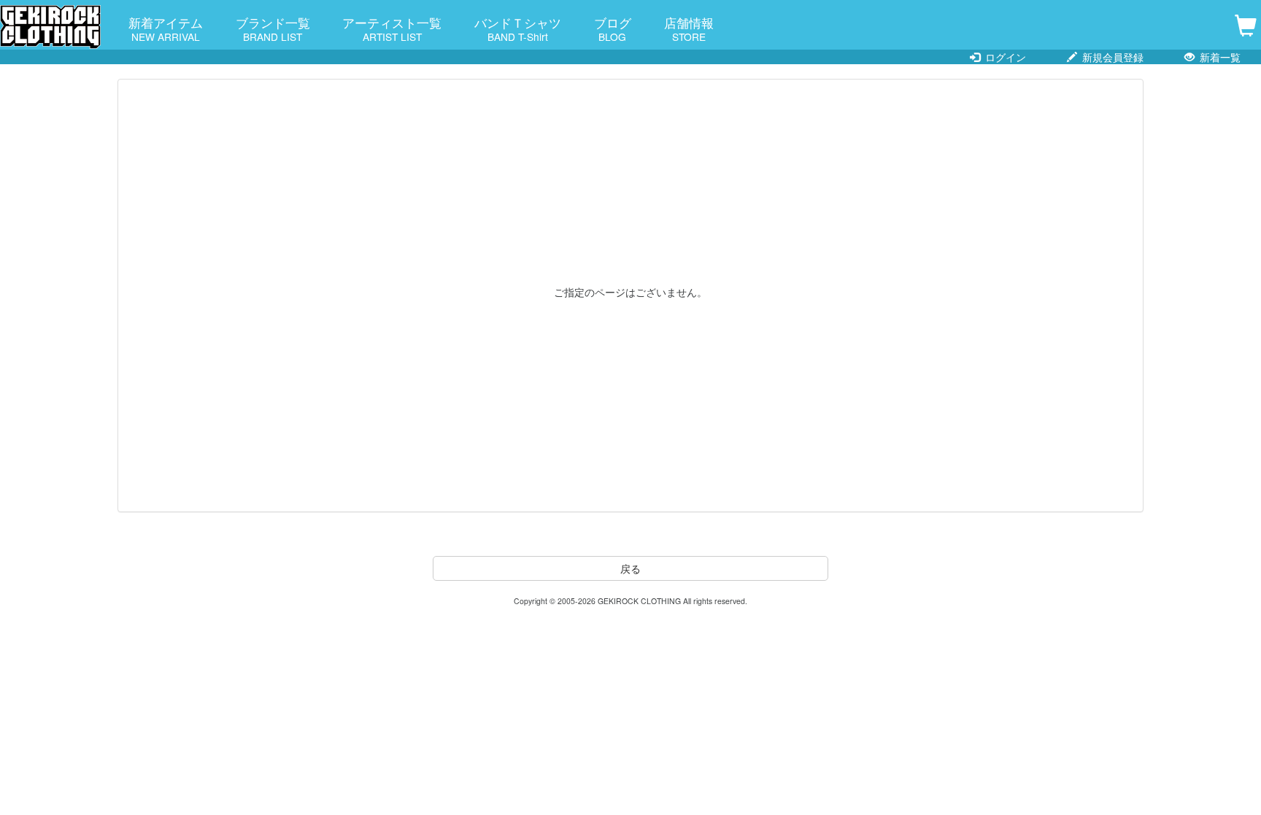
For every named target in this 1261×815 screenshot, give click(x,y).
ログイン (1004, 57)
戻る (630, 568)
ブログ (612, 28)
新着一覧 (1219, 57)
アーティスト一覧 (391, 28)
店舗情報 (689, 28)
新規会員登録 (1111, 57)
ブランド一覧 (273, 28)
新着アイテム (165, 28)
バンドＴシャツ (517, 28)
